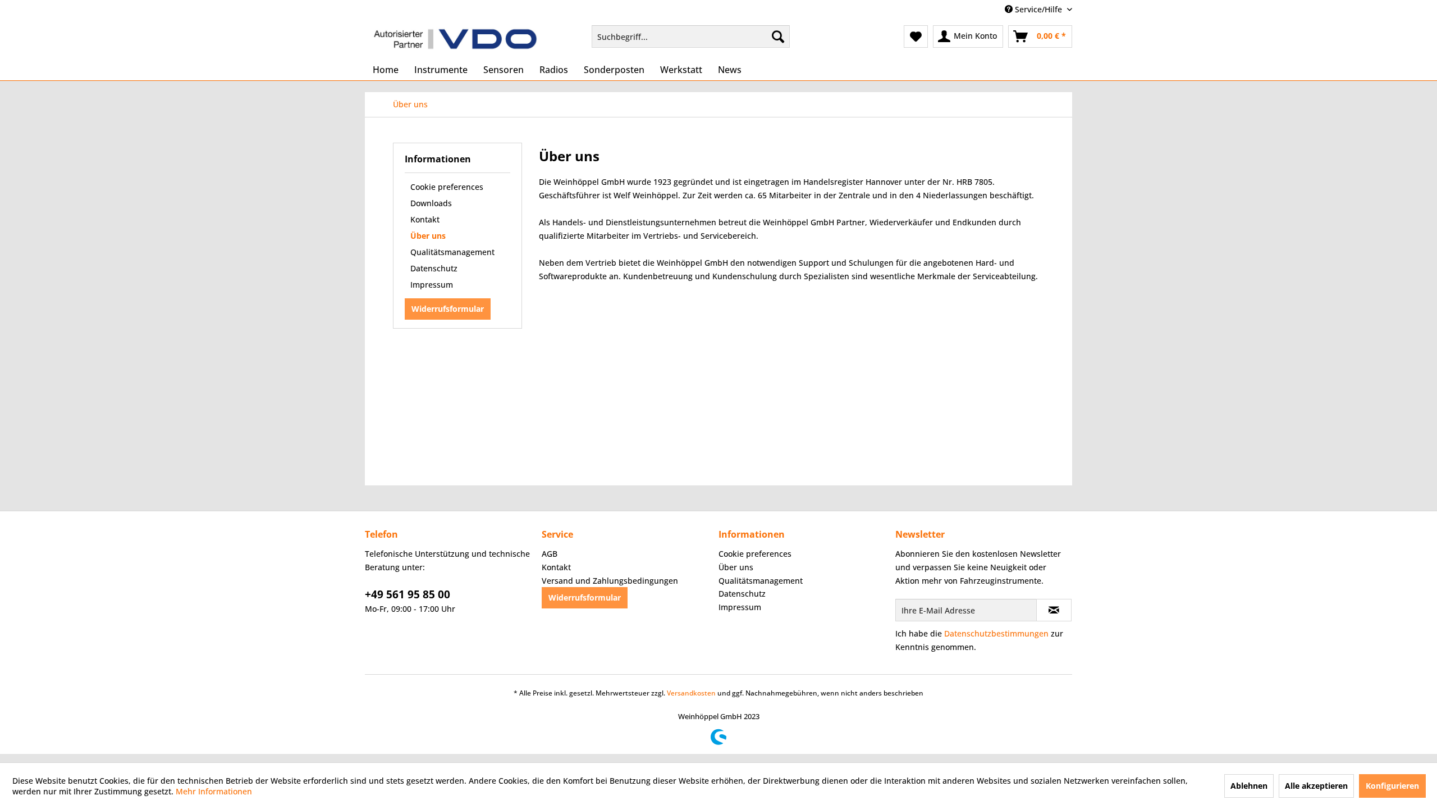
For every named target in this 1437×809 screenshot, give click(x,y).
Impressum (431, 284)
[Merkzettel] (916, 36)
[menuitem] (691, 36)
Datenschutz (433, 268)
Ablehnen (1248, 785)
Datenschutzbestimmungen (996, 633)
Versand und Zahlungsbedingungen (610, 580)
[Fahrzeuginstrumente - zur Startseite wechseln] (455, 39)
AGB (549, 553)
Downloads (431, 203)
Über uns (428, 235)
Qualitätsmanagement (452, 252)
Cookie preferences (446, 186)
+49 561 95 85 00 (407, 594)
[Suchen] (778, 36)
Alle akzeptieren (1316, 785)
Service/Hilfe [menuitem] (1038, 9)
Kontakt (425, 219)
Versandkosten (691, 693)
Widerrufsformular (447, 308)
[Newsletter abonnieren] (1054, 610)
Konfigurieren (1392, 785)
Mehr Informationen (214, 791)
